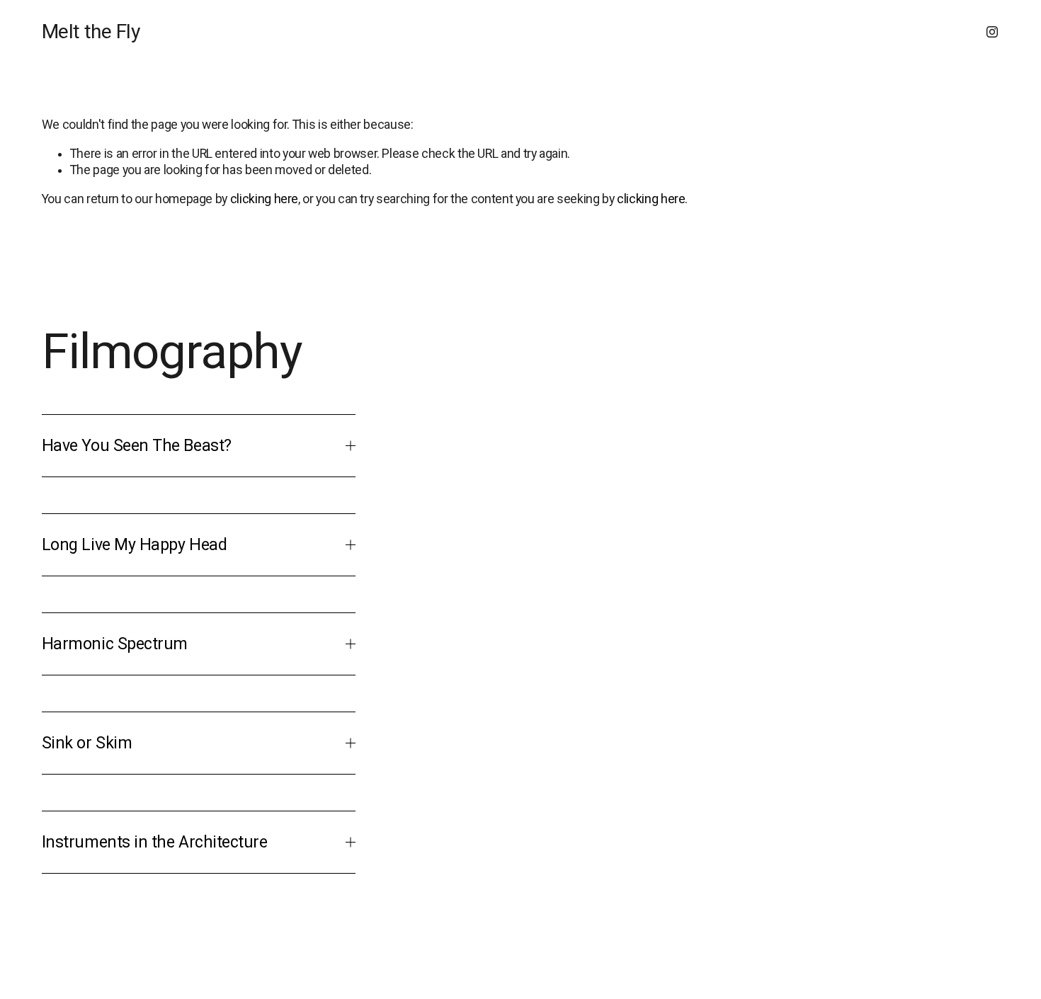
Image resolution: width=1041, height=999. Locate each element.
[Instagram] (992, 32)
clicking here (264, 199)
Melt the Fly (91, 31)
